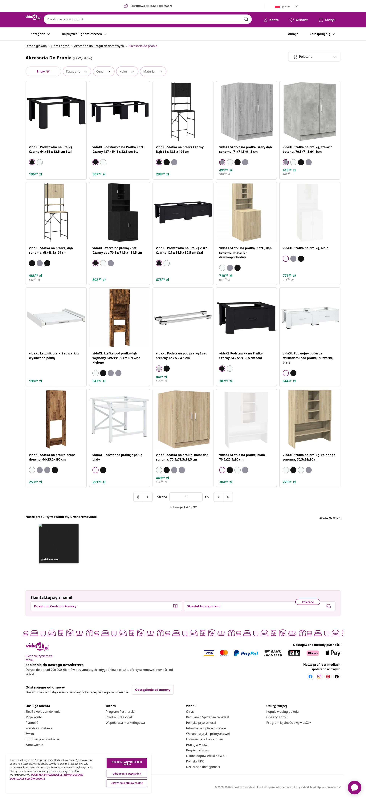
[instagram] (319, 676)
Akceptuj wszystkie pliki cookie (127, 763)
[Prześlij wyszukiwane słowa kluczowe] (246, 19)
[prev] (147, 496)
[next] (218, 496)
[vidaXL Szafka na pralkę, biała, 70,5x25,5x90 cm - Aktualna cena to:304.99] (246, 419)
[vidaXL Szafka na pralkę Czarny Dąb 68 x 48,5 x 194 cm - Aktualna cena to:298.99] (183, 111)
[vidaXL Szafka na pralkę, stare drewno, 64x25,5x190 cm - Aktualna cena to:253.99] (56, 419)
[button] (59, 543)
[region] (78, 773)
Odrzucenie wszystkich (126, 773)
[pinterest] (328, 676)
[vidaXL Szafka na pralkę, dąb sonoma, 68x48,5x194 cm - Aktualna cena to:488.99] (56, 212)
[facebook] (310, 676)
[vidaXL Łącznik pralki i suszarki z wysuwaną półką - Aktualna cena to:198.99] (56, 318)
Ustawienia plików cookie (204, 739)
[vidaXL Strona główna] (33, 17)
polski (286, 6)
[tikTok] (337, 676)
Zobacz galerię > (329, 517)
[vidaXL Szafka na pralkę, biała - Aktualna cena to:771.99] (310, 212)
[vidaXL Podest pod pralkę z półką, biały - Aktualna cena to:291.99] (119, 419)
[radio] (32, 162)
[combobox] (148, 19)
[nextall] (228, 496)
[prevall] (138, 496)
